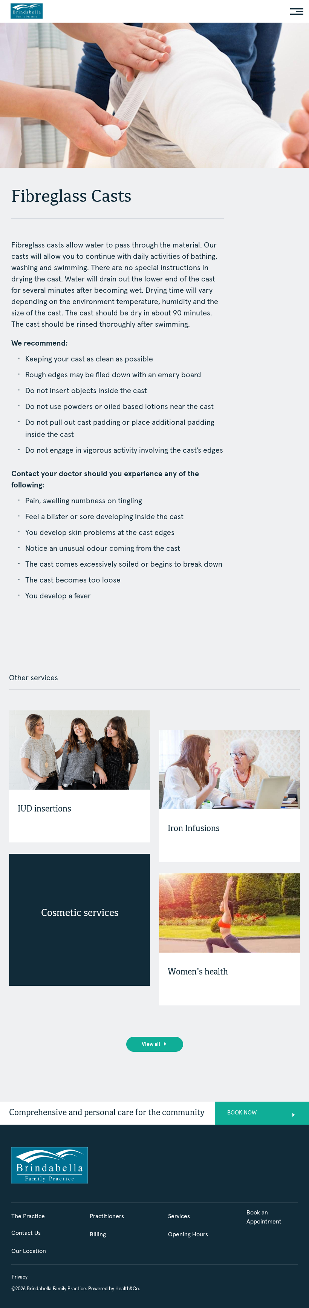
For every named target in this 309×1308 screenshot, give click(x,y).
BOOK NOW (242, 1113)
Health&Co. (127, 1288)
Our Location (28, 1251)
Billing (98, 1234)
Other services (33, 678)
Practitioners (107, 1216)
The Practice (28, 1216)
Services (179, 1216)
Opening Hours (188, 1234)
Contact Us (26, 1233)
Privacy (20, 1277)
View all (151, 1044)
